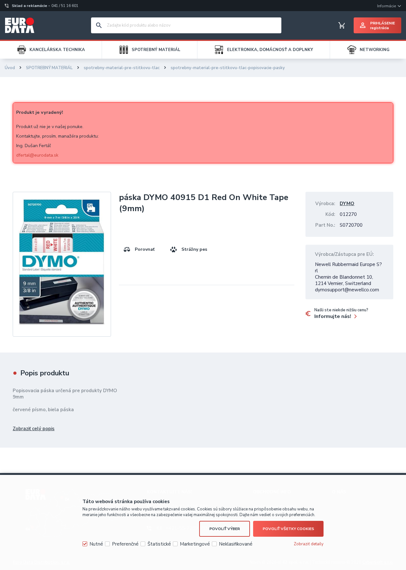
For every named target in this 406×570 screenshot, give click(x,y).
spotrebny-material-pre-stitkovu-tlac (122, 68)
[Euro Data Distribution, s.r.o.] (20, 25)
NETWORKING (375, 50)
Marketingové (195, 544)
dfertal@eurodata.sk (37, 155)
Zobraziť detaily (309, 544)
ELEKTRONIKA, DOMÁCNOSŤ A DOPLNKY (270, 50)
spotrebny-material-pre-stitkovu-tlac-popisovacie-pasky (228, 68)
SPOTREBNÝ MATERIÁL (156, 50)
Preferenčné (125, 544)
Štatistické (159, 544)
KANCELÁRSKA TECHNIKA (57, 50)
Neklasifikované (235, 544)
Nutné (96, 544)
